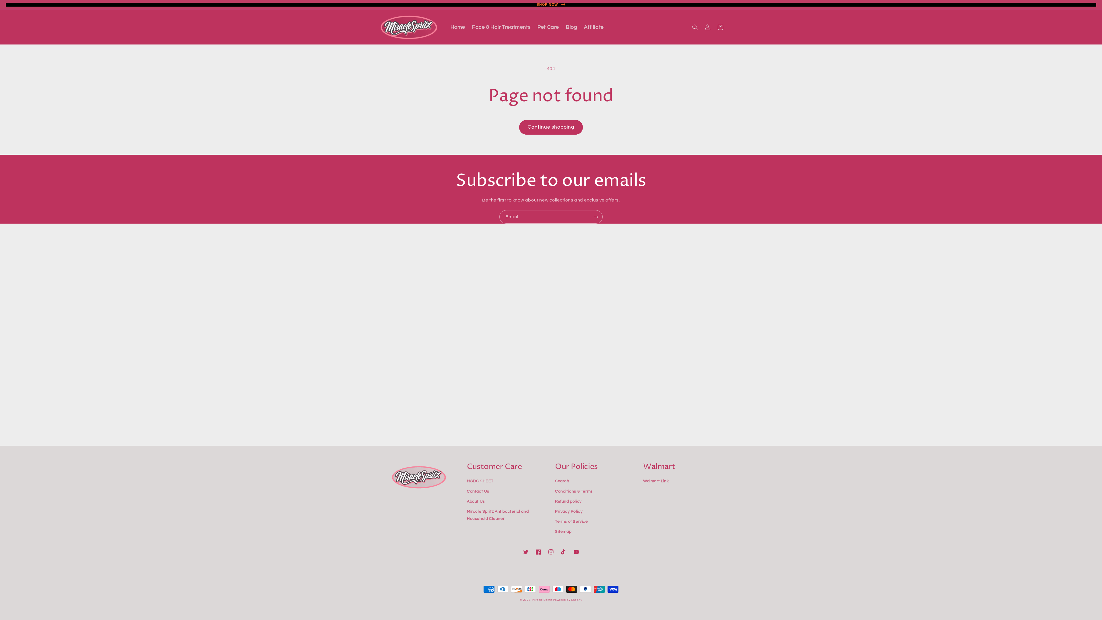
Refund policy (568, 501)
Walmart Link (656, 481)
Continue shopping (551, 127)
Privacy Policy (569, 511)
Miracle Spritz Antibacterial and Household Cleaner (498, 515)
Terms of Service (571, 522)
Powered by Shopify (567, 599)
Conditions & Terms (574, 491)
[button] (695, 27)
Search (562, 481)
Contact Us (478, 491)
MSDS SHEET (480, 481)
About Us (476, 501)
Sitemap (563, 532)
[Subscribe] (596, 217)
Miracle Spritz (542, 599)
